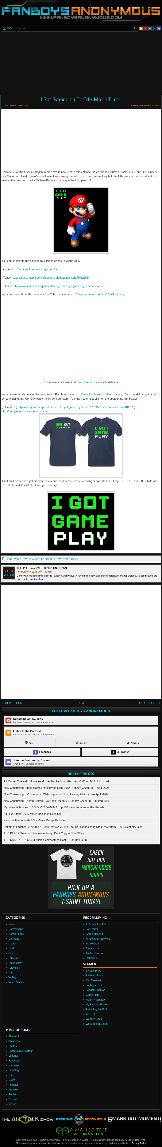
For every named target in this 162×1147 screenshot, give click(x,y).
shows (57, 559)
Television (14, 967)
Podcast (13, 1084)
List (10, 1075)
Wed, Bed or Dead (96, 1023)
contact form (37, 579)
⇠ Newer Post (13, 703)
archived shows (17, 559)
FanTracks (92, 929)
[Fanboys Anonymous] (81, 12)
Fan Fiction (14, 1060)
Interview (13, 1065)
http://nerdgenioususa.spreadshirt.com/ (25, 411)
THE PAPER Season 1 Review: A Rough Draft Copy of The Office (44, 833)
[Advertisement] (81, 62)
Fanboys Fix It (94, 985)
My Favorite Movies (97, 1004)
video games (71, 559)
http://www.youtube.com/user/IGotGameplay (97, 294)
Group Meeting (94, 933)
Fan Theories (93, 980)
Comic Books (16, 933)
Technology (15, 962)
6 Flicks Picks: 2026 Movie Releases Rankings (33, 813)
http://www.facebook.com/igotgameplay (99, 394)
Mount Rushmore (96, 999)
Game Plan (92, 994)
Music (11, 948)
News (11, 1080)
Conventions (15, 929)
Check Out (14, 1041)
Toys (11, 972)
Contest (12, 1046)
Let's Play (13, 1070)
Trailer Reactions (95, 953)
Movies (12, 943)
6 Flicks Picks (93, 970)
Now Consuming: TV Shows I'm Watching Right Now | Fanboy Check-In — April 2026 (56, 794)
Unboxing (91, 958)
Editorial (13, 1055)
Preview (13, 1089)
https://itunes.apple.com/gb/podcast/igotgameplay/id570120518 (51, 277)
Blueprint (13, 1036)
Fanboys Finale (95, 975)
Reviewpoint (93, 948)
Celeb (11, 924)
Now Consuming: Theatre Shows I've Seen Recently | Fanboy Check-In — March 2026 (56, 800)
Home (81, 703)
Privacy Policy (139, 1143)
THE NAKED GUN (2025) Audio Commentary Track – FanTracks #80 (46, 839)
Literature (13, 938)
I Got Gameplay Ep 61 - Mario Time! (80, 99)
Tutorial (12, 1099)
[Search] (135, 28)
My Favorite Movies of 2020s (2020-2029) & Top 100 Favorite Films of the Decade (54, 807)
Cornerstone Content (20, 1051)
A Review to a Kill (96, 924)
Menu (10, 28)
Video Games (16, 982)
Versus (12, 1104)
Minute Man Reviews (98, 938)
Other (11, 953)
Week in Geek (94, 1019)
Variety (12, 977)
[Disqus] (81, 642)
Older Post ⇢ (149, 703)
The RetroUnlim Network (89, 382)
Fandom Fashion (95, 990)
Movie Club (92, 943)
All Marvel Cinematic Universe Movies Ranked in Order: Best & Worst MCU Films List (56, 781)
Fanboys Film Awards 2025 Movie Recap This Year (35, 820)
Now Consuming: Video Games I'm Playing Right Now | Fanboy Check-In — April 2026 (56, 787)
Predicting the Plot (96, 1009)
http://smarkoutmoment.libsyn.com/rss (35, 269)
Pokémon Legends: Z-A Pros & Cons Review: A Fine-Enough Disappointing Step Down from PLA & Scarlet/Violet (73, 826)
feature (34, 559)
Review (12, 1094)
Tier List (90, 1014)
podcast (46, 559)
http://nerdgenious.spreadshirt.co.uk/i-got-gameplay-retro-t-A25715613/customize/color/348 (73, 407)
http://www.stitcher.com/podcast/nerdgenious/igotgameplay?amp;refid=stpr (58, 286)
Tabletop (13, 958)
